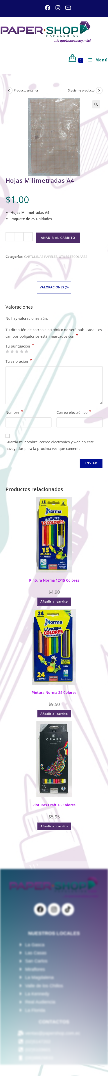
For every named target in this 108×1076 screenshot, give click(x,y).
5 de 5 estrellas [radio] (26, 351)
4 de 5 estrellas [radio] (21, 351)
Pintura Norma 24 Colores (54, 692)
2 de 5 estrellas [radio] (12, 351)
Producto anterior (26, 90)
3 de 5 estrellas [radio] (17, 351)
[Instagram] (54, 909)
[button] (96, 104)
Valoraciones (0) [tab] (54, 287)
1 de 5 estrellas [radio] (7, 351)
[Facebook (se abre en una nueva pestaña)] (47, 8)
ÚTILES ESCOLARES (73, 256)
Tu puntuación (20, 346)
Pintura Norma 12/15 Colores (54, 580)
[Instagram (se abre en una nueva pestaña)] (55, 8)
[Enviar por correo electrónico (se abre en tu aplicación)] (65, 8)
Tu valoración (19, 361)
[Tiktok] (68, 909)
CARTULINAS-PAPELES (40, 256)
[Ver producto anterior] (9, 90)
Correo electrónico (74, 412)
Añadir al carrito (58, 238)
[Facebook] (40, 909)
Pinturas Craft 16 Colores (54, 805)
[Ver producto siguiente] (99, 90)
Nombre (14, 412)
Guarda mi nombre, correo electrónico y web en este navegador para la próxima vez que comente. (50, 445)
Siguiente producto (81, 90)
